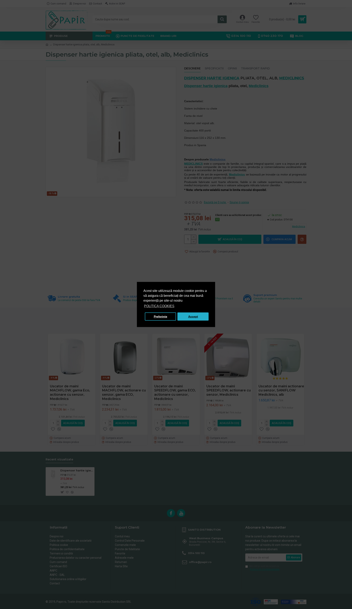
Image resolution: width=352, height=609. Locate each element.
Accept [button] (193, 316)
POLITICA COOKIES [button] (159, 306)
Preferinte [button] (160, 316)
